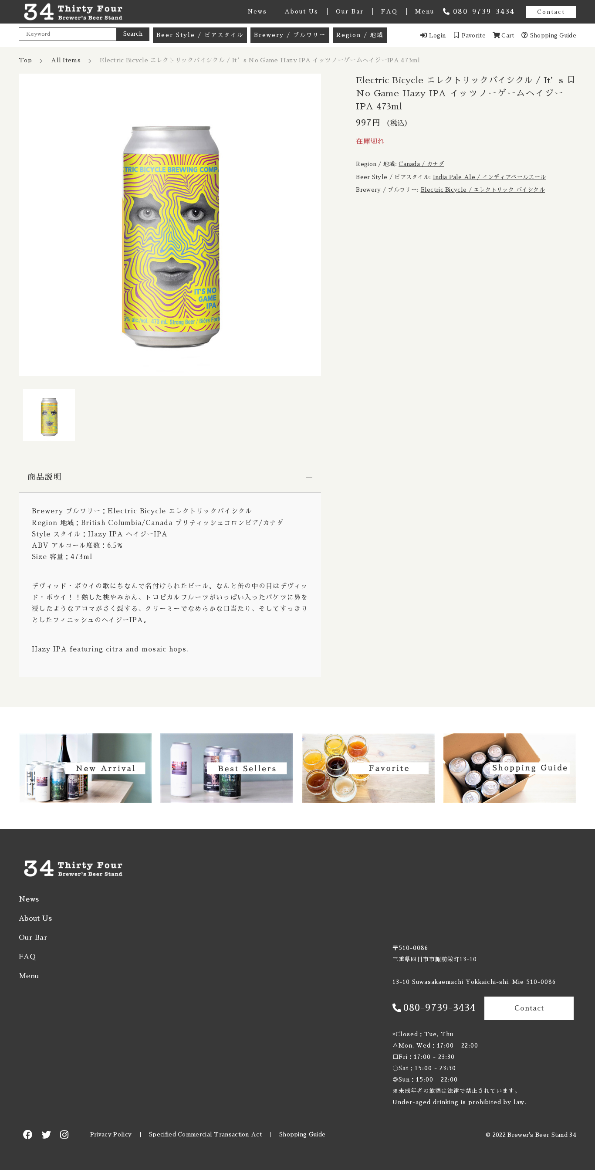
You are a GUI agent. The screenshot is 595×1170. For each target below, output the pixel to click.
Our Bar (350, 11)
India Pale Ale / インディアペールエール (489, 177)
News (257, 11)
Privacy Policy (111, 1134)
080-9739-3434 (484, 11)
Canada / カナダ (421, 164)
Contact (551, 12)
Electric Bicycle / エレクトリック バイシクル (483, 190)
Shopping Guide (302, 1134)
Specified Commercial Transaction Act (205, 1134)
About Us (301, 11)
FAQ (389, 11)
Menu (424, 11)
